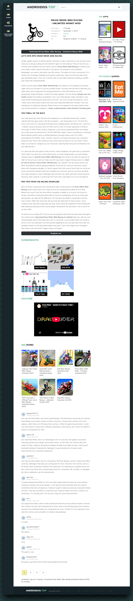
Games (8, 17)
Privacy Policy (73, 591)
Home (8, 9)
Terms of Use (106, 591)
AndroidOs (41, 7)
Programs (8, 26)
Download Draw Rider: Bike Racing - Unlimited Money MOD (56, 52)
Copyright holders (94, 591)
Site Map (64, 591)
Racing (65, 33)
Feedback (83, 591)
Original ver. (56, 233)
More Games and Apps (8, 35)
